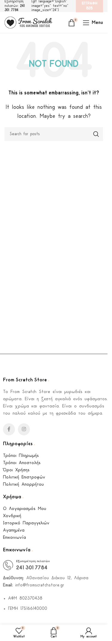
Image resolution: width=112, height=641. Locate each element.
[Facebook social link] (9, 429)
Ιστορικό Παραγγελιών (26, 523)
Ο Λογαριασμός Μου (24, 509)
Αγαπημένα (13, 530)
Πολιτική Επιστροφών (24, 477)
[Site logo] (28, 22)
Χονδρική (12, 516)
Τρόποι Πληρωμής (21, 456)
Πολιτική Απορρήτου (23, 484)
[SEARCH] (96, 134)
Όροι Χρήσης (16, 470)
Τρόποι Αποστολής (22, 463)
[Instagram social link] (24, 429)
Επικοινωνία (14, 537)
